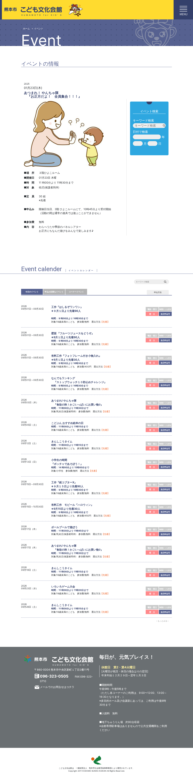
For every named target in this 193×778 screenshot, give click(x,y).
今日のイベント (32, 292)
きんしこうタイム (61, 441)
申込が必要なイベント (54, 292)
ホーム (26, 28)
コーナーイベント (76, 292)
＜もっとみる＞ (162, 621)
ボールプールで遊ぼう (64, 527)
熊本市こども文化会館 (42, 9)
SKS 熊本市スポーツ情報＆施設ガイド (96, 760)
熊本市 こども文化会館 (59, 660)
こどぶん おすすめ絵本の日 (67, 423)
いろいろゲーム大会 (63, 586)
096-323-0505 (54, 676)
